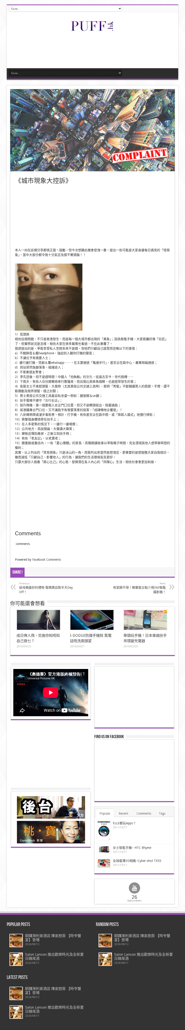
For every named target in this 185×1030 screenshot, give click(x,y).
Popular (104, 813)
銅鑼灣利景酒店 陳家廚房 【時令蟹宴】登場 (53, 938)
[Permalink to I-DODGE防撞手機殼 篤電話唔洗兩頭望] (91, 620)
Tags (162, 813)
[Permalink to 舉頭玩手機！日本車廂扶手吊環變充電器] (145, 620)
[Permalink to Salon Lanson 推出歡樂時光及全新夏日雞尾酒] (16, 959)
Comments (143, 813)
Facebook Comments (46, 559)
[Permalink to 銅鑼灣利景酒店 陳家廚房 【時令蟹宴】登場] (16, 940)
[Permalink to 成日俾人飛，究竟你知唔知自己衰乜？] (38, 620)
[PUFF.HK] (92, 30)
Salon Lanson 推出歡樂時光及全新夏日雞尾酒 (54, 956)
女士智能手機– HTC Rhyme (132, 847)
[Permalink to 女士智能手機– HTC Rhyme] (104, 849)
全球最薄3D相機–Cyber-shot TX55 (137, 861)
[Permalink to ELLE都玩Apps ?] (104, 831)
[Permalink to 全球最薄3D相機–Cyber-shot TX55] (104, 863)
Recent (123, 813)
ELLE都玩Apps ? (124, 823)
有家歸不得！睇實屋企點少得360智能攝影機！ (139, 588)
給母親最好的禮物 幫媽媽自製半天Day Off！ (46, 588)
